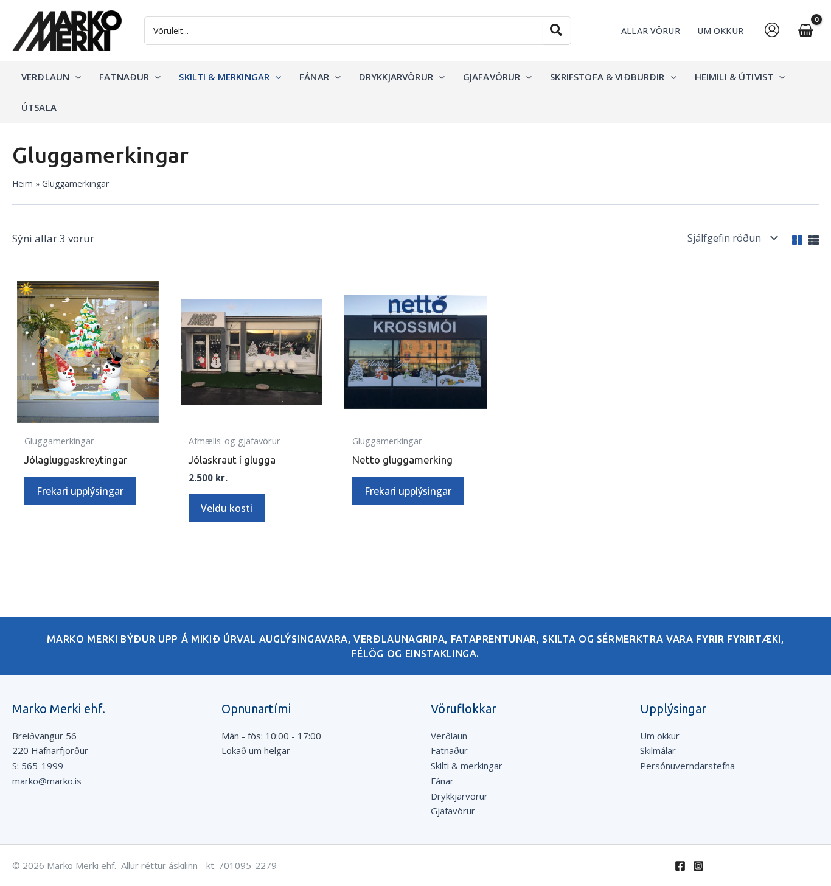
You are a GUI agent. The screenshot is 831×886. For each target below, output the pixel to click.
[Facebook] (680, 865)
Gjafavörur (453, 810)
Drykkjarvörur (459, 796)
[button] (75, 76)
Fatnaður (449, 750)
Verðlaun (449, 736)
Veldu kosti (226, 508)
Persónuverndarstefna (687, 765)
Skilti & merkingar (466, 765)
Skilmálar (658, 750)
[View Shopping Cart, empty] (805, 30)
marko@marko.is (47, 781)
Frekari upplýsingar (80, 491)
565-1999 (42, 765)
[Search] (557, 30)
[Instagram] (698, 865)
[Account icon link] (772, 30)
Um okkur (660, 736)
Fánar (442, 781)
